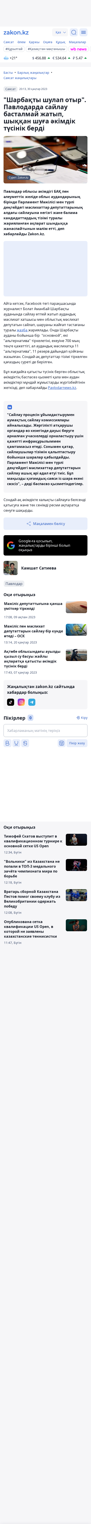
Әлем (21, 42)
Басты (8, 72)
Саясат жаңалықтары (20, 78)
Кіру (84, 717)
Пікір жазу (77, 743)
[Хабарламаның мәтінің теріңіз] (45, 730)
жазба (22, 330)
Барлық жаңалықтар (33, 72)
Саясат (9, 42)
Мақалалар (77, 42)
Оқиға (47, 42)
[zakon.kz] (16, 32)
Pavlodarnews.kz (62, 387)
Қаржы (34, 42)
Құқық (60, 42)
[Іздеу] (74, 32)
